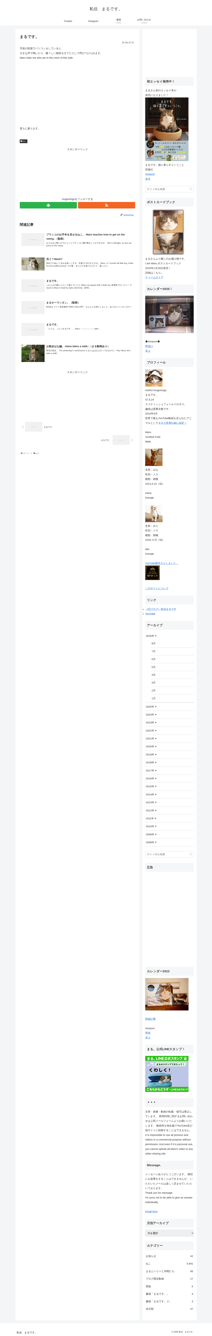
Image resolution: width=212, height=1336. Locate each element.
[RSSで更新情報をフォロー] (106, 205)
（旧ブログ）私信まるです (160, 609)
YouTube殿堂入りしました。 (162, 563)
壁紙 (169, 1286)
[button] (190, 189)
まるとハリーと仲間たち (169, 1271)
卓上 (147, 350)
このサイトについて (157, 588)
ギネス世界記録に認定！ (172, 423)
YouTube (150, 613)
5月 (154, 667)
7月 (154, 651)
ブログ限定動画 (169, 1278)
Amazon (150, 174)
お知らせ (169, 1256)
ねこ (25, 141)
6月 (154, 659)
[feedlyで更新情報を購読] (48, 205)
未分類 (169, 1308)
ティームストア (154, 277)
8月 (154, 643)
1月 (154, 698)
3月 (154, 682)
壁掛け (149, 346)
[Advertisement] (77, 172)
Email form (151, 1211)
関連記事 (150, 1018)
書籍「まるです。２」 (169, 1301)
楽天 (147, 178)
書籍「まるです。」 (169, 1293)
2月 (154, 690)
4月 (154, 674)
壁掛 (147, 1033)
